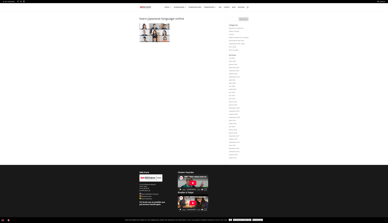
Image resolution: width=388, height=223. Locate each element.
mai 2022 (232, 58)
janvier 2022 (233, 64)
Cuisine (231, 34)
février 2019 (233, 102)
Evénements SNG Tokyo (237, 44)
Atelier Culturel (234, 31)
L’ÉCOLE (167, 7)
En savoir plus (257, 220)
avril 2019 (232, 99)
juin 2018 (232, 127)
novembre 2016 (234, 151)
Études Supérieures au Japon (239, 37)
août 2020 (232, 83)
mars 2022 (232, 61)
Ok (230, 220)
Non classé (232, 47)
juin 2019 (232, 92)
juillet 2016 (232, 158)
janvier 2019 (233, 105)
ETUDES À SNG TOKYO (195, 7)
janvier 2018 (233, 133)
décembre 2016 (234, 148)
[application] (193, 182)
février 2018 (233, 130)
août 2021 (232, 80)
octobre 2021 (233, 74)
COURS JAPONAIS (179, 7)
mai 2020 (232, 86)
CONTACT (227, 7)
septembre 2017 (234, 142)
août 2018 (232, 120)
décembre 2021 (234, 68)
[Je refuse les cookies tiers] (385, 220)
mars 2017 (232, 145)
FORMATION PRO (209, 7)
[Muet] (202, 189)
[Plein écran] (206, 189)
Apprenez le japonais (236, 28)
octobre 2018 (233, 114)
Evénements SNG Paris (236, 41)
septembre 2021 (234, 77)
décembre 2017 (234, 136)
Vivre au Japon (234, 50)
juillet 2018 (232, 123)
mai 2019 (232, 95)
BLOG (234, 7)
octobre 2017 (233, 139)
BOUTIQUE (241, 7)
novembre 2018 (234, 111)
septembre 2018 (234, 117)
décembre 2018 (234, 108)
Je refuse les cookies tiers (242, 220)
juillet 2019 (232, 89)
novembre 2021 (234, 71)
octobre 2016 (233, 155)
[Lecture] (180, 189)
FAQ (220, 7)
